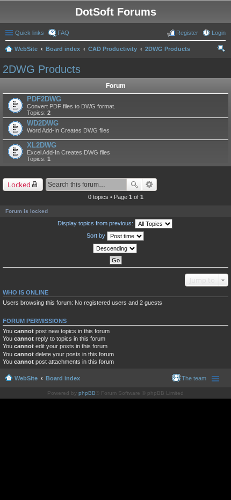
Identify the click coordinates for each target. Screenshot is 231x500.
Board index (63, 49)
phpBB (87, 393)
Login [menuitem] (219, 33)
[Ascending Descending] (115, 248)
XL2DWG (41, 145)
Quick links (29, 33)
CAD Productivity (112, 49)
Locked (19, 184)
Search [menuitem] (221, 50)
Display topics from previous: (96, 223)
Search (134, 184)
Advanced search (149, 184)
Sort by (96, 235)
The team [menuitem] (194, 378)
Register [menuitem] (187, 33)
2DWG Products (167, 49)
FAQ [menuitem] (63, 33)
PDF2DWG (44, 99)
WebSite (26, 49)
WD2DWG (43, 123)
